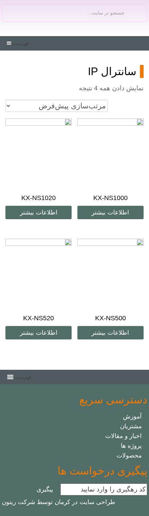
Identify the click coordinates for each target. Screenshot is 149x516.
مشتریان (131, 426)
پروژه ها (131, 445)
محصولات (129, 455)
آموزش (132, 416)
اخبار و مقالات (123, 436)
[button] (20, 43)
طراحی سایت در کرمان (84, 502)
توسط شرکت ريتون (27, 502)
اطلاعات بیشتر (110, 212)
